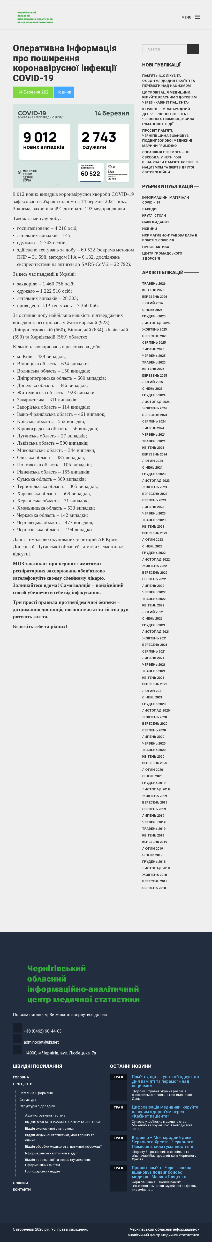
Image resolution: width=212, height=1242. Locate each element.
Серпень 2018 (154, 888)
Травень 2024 (153, 441)
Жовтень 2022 (154, 566)
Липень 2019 (153, 815)
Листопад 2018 (156, 868)
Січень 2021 (152, 697)
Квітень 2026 (153, 290)
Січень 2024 (152, 467)
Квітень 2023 (153, 526)
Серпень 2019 (154, 809)
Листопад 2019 (156, 789)
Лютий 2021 (152, 691)
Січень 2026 (152, 310)
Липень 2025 (153, 349)
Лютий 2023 (152, 540)
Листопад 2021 (156, 631)
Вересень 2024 (154, 415)
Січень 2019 (152, 855)
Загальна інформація (36, 1093)
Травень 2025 (153, 362)
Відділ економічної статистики (49, 1128)
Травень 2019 (153, 829)
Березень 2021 (154, 684)
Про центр (22, 1084)
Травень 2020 (153, 750)
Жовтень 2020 (154, 717)
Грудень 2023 (153, 474)
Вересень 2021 (154, 645)
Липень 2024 (153, 428)
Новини (149, 229)
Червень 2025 (153, 356)
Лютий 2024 (152, 461)
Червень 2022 (153, 592)
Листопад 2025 (156, 323)
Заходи (149, 209)
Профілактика (155, 247)
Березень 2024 (154, 454)
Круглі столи (154, 215)
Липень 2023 (153, 507)
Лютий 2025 (152, 382)
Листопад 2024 (156, 402)
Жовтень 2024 (154, 408)
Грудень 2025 (153, 316)
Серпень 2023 (154, 500)
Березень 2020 (154, 763)
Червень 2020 (153, 743)
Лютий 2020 (152, 770)
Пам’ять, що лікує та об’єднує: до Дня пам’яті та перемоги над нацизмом (168, 81)
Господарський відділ (42, 1171)
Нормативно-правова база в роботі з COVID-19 (169, 237)
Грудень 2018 (153, 862)
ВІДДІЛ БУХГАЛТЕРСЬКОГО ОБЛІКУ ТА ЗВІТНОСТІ (63, 1122)
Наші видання (156, 222)
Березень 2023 (154, 533)
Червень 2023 (153, 513)
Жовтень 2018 (154, 875)
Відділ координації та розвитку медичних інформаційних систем (57, 1162)
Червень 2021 (153, 664)
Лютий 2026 (152, 303)
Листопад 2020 (156, 710)
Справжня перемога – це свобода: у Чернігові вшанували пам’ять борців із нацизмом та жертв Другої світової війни (170, 162)
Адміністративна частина (45, 1115)
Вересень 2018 (154, 881)
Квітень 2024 (153, 448)
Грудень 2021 (153, 625)
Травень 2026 (153, 283)
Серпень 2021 (154, 651)
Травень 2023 (153, 520)
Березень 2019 (154, 842)
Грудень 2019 (153, 783)
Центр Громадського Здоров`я (162, 255)
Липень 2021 (153, 658)
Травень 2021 (153, 671)
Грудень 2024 (153, 395)
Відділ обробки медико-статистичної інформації (63, 1146)
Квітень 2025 (153, 369)
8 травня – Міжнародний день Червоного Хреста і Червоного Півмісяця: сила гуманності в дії (168, 116)
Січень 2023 (152, 546)
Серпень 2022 (154, 579)
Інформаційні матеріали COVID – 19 (165, 200)
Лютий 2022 (152, 612)
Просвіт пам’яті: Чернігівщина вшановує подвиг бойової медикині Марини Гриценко (167, 138)
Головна (21, 1077)
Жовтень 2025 (154, 329)
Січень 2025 (152, 389)
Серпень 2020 (154, 730)
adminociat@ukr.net (41, 1042)
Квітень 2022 (153, 605)
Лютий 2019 (152, 848)
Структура (28, 1100)
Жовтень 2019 (154, 796)
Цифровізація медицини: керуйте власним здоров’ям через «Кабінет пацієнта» (169, 97)
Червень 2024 (153, 434)
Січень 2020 (152, 776)
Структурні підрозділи (37, 1106)
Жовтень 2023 (154, 487)
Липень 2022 (153, 586)
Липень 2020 (153, 737)
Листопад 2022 (156, 559)
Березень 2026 (154, 297)
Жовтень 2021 (154, 638)
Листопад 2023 (156, 481)
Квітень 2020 (153, 756)
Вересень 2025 (154, 336)
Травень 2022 (153, 599)
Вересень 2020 (154, 723)
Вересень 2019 (154, 802)
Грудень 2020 (153, 704)
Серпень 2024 (154, 421)
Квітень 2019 (153, 835)
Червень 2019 (153, 822)
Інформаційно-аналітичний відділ (51, 1153)
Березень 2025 (154, 375)
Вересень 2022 (154, 572)
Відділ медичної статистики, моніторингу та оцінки (59, 1137)
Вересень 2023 (154, 494)
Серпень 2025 (154, 342)
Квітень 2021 (153, 678)
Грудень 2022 (153, 553)
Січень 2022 (152, 618)
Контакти (22, 1190)
